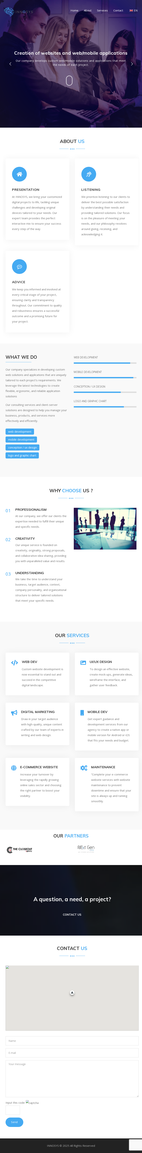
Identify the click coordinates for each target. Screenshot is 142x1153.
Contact (118, 10)
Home (74, 10)
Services (102, 10)
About (88, 10)
